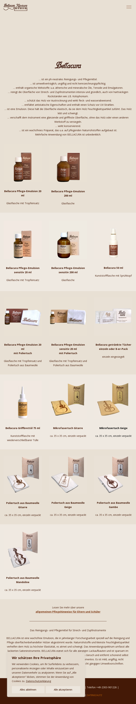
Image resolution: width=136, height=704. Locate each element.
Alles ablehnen (28, 689)
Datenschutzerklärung (38, 681)
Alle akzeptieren (63, 689)
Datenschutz (94, 695)
